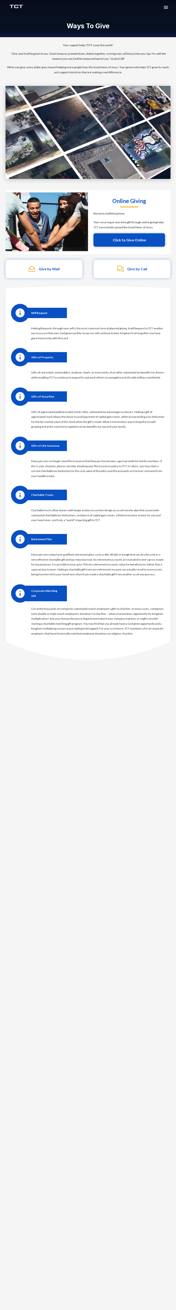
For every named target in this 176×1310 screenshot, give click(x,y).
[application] (88, 132)
